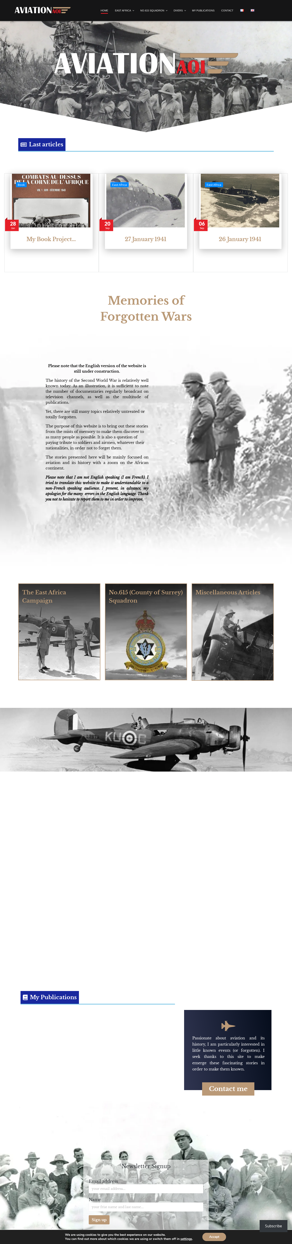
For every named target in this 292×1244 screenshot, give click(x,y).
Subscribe (273, 1225)
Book (21, 185)
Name (95, 1199)
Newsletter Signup (146, 1166)
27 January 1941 (145, 239)
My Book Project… (51, 239)
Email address (103, 1181)
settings (186, 1239)
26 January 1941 (240, 239)
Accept (214, 1237)
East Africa (119, 185)
